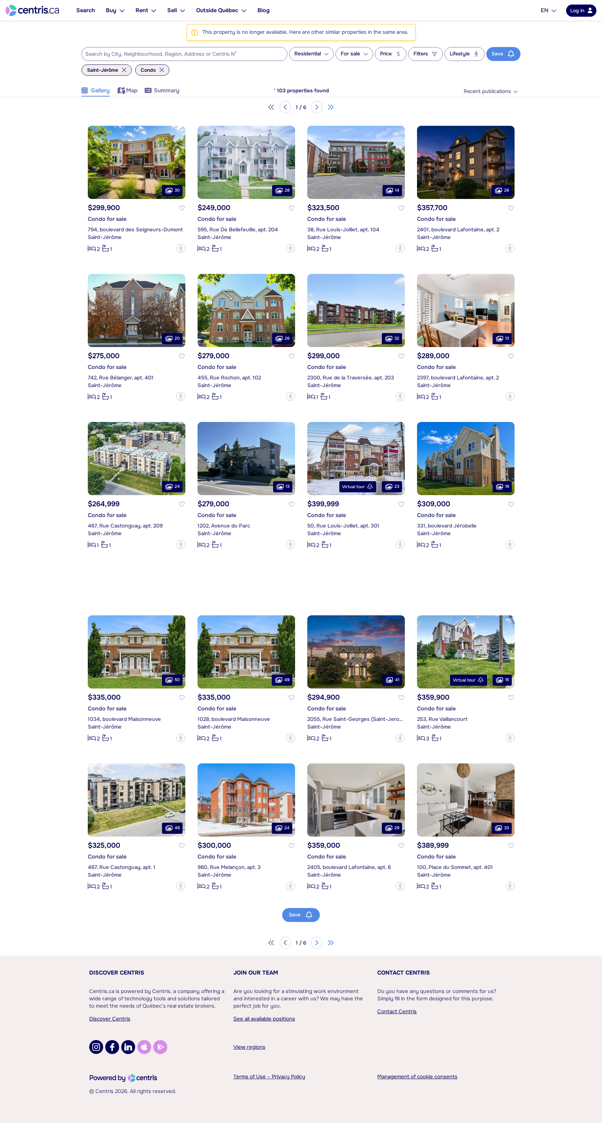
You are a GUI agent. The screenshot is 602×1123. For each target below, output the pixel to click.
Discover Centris (116, 972)
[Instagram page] (96, 1047)
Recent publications (487, 91)
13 (507, 338)
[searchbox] (180, 54)
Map (132, 90)
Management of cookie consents (417, 1076)
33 (506, 828)
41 (397, 680)
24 (177, 486)
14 (397, 190)
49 (287, 680)
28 (287, 190)
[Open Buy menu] (122, 10)
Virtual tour (353, 487)
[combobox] (184, 54)
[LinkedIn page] (128, 1047)
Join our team (255, 972)
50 (177, 680)
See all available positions (264, 1018)
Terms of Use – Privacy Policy (269, 1076)
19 (507, 486)
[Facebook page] (112, 1047)
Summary (166, 90)
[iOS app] (144, 1047)
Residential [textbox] (307, 54)
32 (396, 338)
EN (544, 10)
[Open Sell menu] (182, 10)
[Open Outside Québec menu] (244, 10)
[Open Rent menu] (153, 10)
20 (177, 338)
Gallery (100, 90)
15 (507, 680)
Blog (263, 10)
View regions (249, 1047)
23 (396, 486)
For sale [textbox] (350, 54)
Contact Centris (403, 972)
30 (177, 190)
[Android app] (160, 1047)
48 (177, 828)
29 (396, 828)
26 (506, 190)
